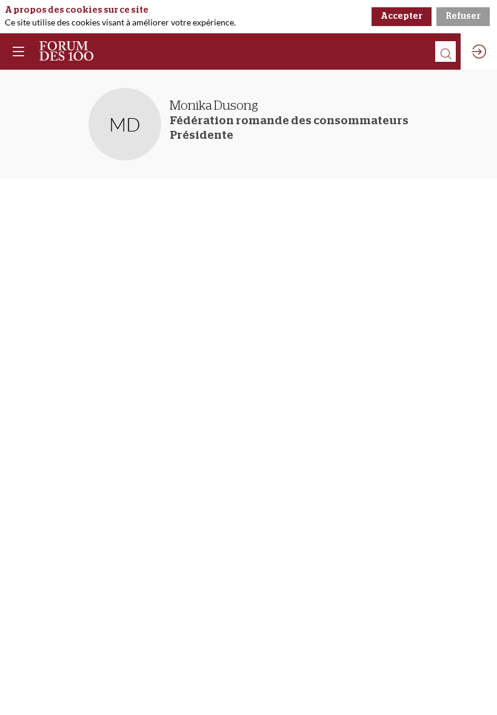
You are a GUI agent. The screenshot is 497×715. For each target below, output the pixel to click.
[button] (18, 51)
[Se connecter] (479, 51)
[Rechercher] (445, 51)
